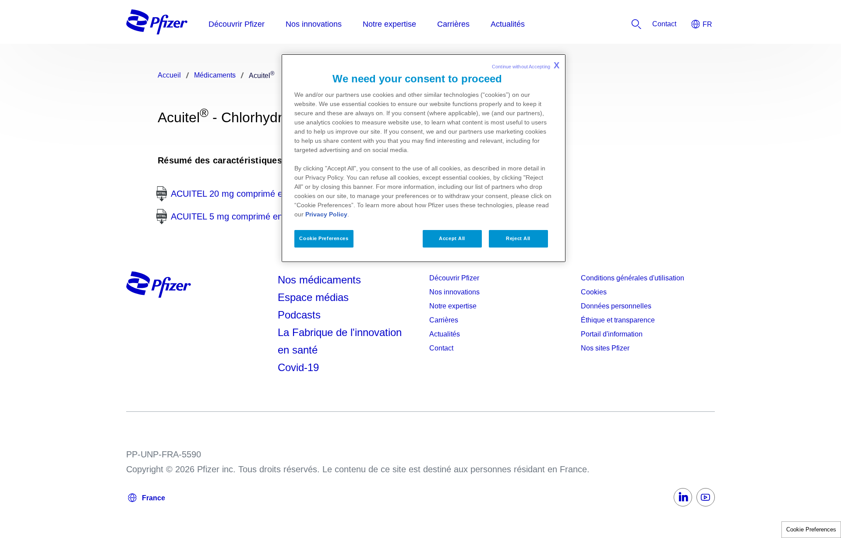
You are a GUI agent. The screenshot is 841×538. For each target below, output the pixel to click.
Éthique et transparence (618, 320)
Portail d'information (612, 334)
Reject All (518, 238)
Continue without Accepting (525, 65)
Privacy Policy (326, 214)
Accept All (452, 238)
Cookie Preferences (811, 529)
